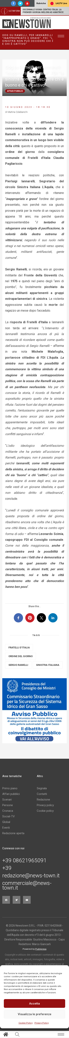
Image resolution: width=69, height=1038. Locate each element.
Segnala (42, 788)
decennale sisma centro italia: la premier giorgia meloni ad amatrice (43, 11)
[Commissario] (34, 710)
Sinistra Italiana (47, 664)
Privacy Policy (41, 1023)
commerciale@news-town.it (27, 885)
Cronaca (7, 811)
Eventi (6, 827)
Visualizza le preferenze (34, 1014)
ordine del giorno (20, 656)
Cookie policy (45, 811)
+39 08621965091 (24, 860)
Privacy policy (45, 805)
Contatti (42, 794)
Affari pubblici (11, 794)
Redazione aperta (13, 833)
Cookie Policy (26, 1023)
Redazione (43, 799)
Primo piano (9, 788)
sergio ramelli (18, 664)
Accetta (34, 1003)
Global (6, 822)
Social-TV (8, 816)
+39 (7, 868)
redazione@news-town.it (31, 875)
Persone (7, 805)
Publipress (40, 949)
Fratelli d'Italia (19, 647)
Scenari (7, 799)
